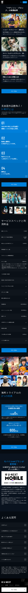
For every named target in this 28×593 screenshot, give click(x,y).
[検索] (21, 2)
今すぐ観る (14, 91)
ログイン (24, 2)
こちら (22, 267)
